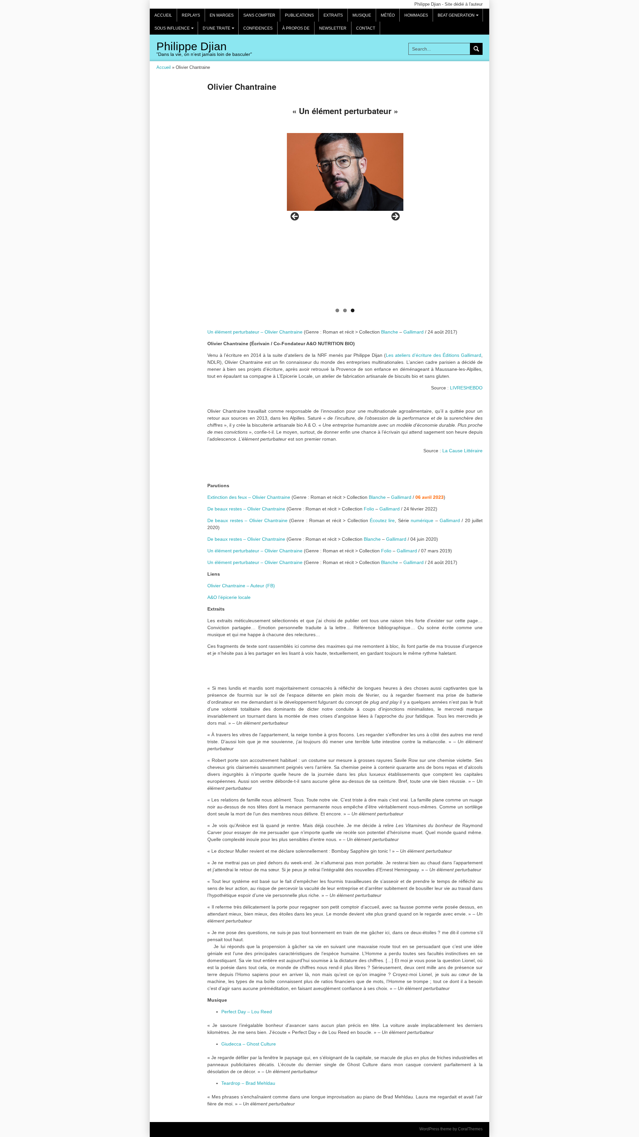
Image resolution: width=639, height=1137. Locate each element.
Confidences (258, 28)
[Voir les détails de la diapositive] (345, 172)
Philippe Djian (191, 46)
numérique (422, 520)
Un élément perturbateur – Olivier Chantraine (255, 332)
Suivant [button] (395, 217)
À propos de (296, 28)
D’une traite (219, 30)
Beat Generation (459, 17)
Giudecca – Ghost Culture (248, 1044)
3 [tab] (352, 310)
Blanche (389, 332)
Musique (361, 15)
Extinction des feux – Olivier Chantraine (248, 497)
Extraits (333, 15)
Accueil (163, 15)
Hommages (416, 15)
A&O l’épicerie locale (229, 597)
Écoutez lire (382, 520)
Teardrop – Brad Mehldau (248, 1083)
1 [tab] (337, 310)
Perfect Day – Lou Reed (246, 1011)
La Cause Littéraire (462, 450)
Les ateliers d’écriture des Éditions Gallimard (433, 355)
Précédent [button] (295, 217)
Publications (299, 15)
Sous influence (175, 30)
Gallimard (413, 332)
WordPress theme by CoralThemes (451, 1129)
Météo (388, 15)
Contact (365, 28)
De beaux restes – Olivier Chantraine (246, 508)
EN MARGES (222, 15)
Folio (369, 508)
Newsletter (332, 28)
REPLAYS (191, 15)
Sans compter (259, 15)
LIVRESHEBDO (466, 387)
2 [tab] (345, 310)
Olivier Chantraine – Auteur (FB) (241, 585)
